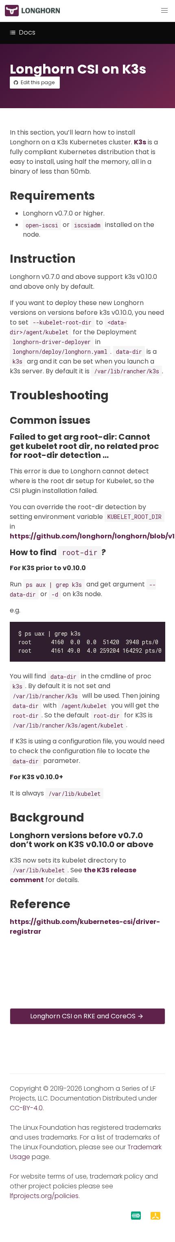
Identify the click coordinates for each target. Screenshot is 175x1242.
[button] (164, 10)
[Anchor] (102, 196)
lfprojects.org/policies (44, 1196)
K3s (140, 142)
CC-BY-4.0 (26, 1108)
